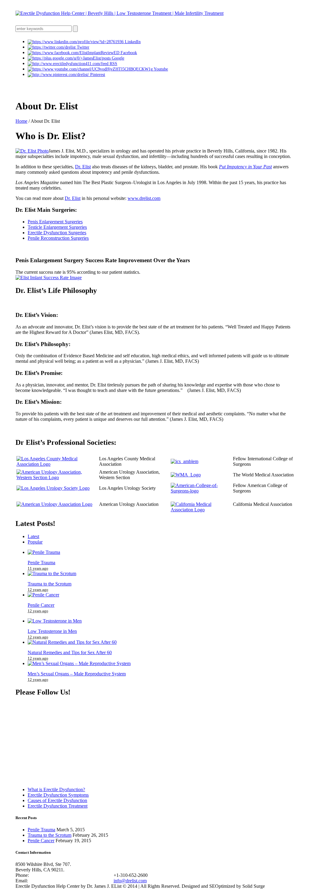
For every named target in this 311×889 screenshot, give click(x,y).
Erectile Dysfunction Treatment (57, 805)
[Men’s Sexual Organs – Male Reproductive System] (79, 663)
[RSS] (69, 63)
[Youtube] (91, 69)
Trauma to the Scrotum (49, 583)
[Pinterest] (59, 74)
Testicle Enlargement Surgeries (57, 227)
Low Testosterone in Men (52, 631)
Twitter (83, 47)
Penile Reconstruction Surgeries (58, 238)
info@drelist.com (130, 880)
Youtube (161, 69)
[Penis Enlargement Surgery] (48, 277)
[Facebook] (74, 52)
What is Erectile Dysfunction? (56, 789)
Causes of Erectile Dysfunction (57, 800)
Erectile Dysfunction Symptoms (58, 795)
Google (118, 58)
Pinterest (97, 74)
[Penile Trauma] (44, 552)
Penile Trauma (41, 562)
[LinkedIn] (76, 41)
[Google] (70, 58)
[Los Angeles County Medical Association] (56, 464)
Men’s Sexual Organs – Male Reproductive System (77, 673)
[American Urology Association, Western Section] (56, 477)
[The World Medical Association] (186, 474)
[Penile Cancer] (43, 594)
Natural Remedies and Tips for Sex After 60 (70, 652)
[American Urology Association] (54, 504)
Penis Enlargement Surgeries (55, 221)
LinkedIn (133, 41)
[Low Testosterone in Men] (55, 620)
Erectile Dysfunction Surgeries (57, 232)
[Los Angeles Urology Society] (53, 488)
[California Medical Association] (201, 509)
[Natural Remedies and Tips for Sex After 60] (72, 642)
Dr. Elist (83, 166)
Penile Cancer (41, 605)
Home (21, 121)
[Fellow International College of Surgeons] (184, 461)
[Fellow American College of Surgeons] (201, 490)
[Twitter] (52, 47)
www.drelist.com (144, 198)
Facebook (129, 52)
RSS (113, 63)
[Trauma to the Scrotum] (52, 573)
